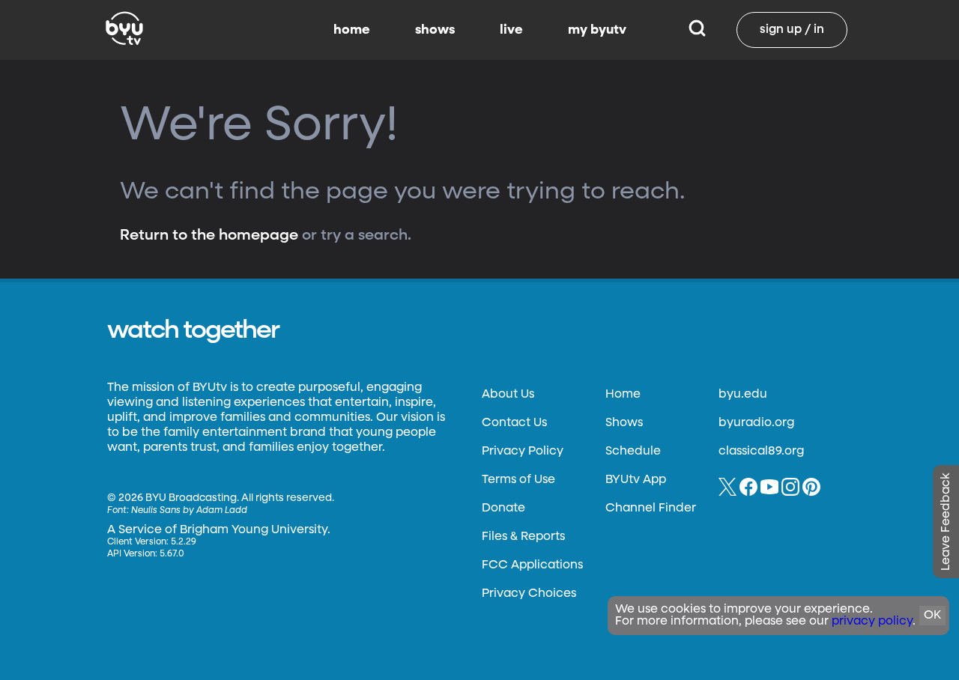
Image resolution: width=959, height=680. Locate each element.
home (351, 30)
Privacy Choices (529, 594)
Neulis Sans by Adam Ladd (189, 510)
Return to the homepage (209, 235)
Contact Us (514, 423)
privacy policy (872, 622)
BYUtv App (635, 480)
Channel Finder (650, 508)
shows (435, 30)
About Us (508, 395)
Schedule (633, 452)
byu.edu (743, 395)
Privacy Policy (522, 452)
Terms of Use (518, 480)
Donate (503, 508)
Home (623, 395)
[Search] (697, 30)
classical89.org (761, 452)
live (511, 30)
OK (932, 616)
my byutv (597, 30)
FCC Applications (532, 565)
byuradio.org (756, 423)
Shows (624, 423)
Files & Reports (523, 537)
